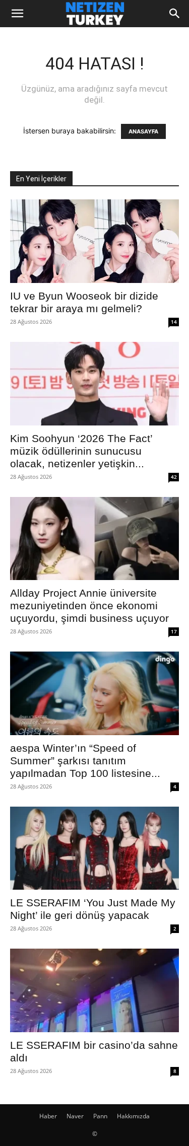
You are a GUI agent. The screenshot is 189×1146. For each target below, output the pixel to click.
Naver (75, 1116)
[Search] (175, 13)
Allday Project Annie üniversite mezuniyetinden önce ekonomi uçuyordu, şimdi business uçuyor (89, 605)
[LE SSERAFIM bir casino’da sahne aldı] (94, 990)
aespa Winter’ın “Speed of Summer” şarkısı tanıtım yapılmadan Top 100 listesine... (85, 760)
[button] (17, 13)
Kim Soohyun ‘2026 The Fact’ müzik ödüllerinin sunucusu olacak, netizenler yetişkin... (81, 451)
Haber (48, 1116)
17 (174, 631)
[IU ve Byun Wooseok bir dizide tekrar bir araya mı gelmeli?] (94, 241)
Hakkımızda (133, 1116)
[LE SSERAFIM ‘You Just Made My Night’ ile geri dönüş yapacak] (94, 848)
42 (174, 476)
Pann (100, 1116)
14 (174, 321)
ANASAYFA (143, 131)
